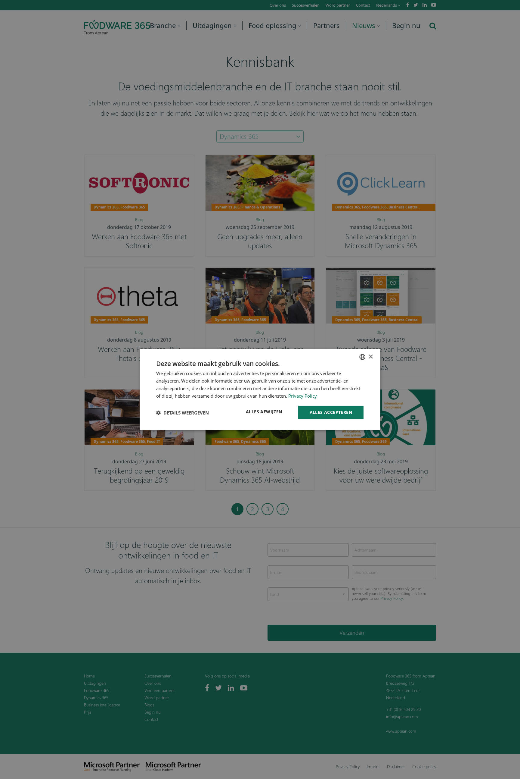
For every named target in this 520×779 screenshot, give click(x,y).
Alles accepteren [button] (331, 412)
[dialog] (260, 389)
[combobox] (362, 357)
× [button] (370, 356)
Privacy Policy (302, 396)
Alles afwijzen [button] (264, 412)
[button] (182, 412)
